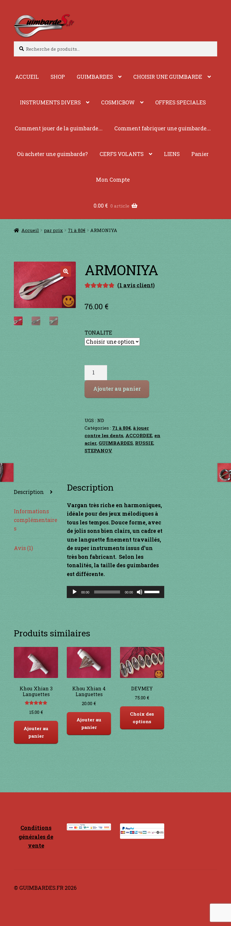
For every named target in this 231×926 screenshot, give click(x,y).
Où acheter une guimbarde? (52, 154)
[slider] (152, 591)
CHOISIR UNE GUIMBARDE (167, 76)
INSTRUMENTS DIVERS (50, 102)
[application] (115, 592)
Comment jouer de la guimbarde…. (59, 128)
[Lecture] (75, 592)
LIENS (172, 154)
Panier (200, 154)
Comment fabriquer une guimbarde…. (162, 128)
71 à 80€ (76, 230)
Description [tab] (29, 491)
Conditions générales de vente (36, 836)
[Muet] (140, 592)
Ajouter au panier (117, 388)
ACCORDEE (138, 435)
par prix (53, 230)
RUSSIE (144, 443)
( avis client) (136, 285)
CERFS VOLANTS (121, 154)
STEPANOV (98, 450)
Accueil (30, 230)
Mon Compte (113, 179)
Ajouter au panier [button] (35, 732)
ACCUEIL (27, 76)
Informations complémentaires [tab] (35, 520)
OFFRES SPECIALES (180, 102)
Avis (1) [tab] (23, 548)
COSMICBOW (118, 102)
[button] (65, 271)
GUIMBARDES (95, 76)
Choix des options (142, 717)
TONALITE (98, 332)
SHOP (58, 76)
